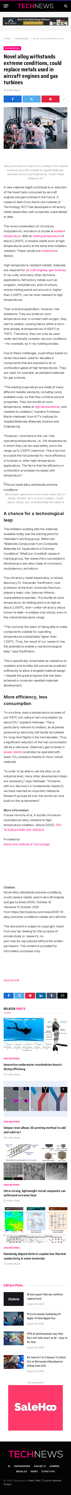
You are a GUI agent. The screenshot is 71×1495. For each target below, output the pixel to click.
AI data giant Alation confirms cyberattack (45, 1296)
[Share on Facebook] (13, 99)
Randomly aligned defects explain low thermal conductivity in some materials (35, 1256)
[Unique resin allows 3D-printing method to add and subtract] (35, 1099)
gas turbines (57, 270)
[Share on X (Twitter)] (32, 99)
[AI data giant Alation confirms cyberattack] (14, 1299)
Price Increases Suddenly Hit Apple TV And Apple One (44, 1316)
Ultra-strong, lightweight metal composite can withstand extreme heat (35, 1193)
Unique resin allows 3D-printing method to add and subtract (35, 1130)
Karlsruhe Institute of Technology (27, 844)
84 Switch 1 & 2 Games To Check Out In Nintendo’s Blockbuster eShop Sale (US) (46, 1361)
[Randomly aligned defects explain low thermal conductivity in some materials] (35, 1225)
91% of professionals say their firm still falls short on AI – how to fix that (47, 1337)
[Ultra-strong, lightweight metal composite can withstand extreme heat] (35, 1162)
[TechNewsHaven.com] (35, 6)
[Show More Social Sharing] (63, 99)
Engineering (12, 48)
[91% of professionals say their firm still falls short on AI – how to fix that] (14, 1338)
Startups (48, 1471)
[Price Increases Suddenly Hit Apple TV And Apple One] (14, 1319)
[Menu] (6, 6)
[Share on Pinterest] (51, 99)
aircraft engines (36, 270)
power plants (13, 752)
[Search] (65, 6)
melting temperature (46, 236)
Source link (11, 980)
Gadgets (40, 1466)
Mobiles (21, 1471)
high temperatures (47, 407)
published (48, 251)
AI (9, 1466)
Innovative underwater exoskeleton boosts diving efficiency (33, 1067)
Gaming (55, 1466)
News (34, 1471)
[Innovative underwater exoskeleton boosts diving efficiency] (35, 1036)
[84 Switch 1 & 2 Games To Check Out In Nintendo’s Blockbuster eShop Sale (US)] (14, 1362)
